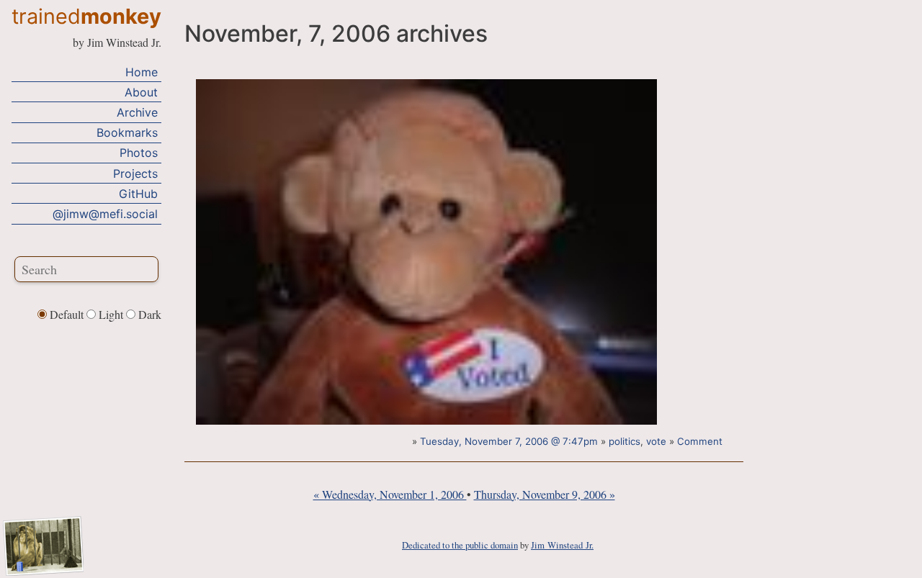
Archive (137, 112)
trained (86, 16)
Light (111, 314)
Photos (139, 152)
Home (141, 72)
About (141, 92)
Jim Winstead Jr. (562, 544)
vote (656, 441)
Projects (135, 173)
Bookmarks (127, 132)
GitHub (138, 193)
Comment (699, 441)
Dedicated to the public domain (460, 544)
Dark (148, 314)
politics (624, 441)
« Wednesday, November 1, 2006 (390, 494)
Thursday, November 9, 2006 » (544, 494)
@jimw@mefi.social (105, 214)
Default (66, 314)
